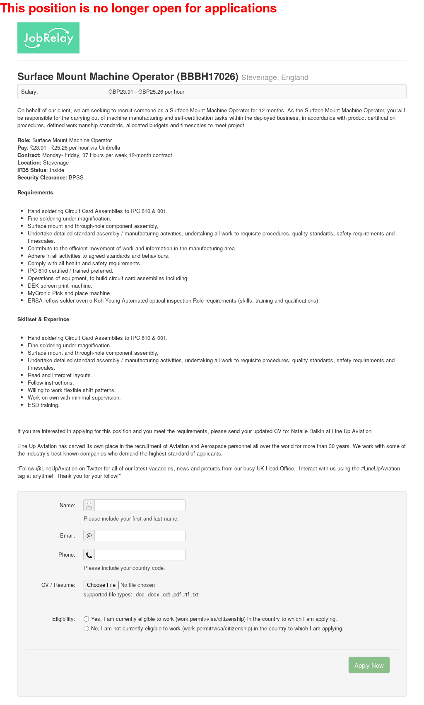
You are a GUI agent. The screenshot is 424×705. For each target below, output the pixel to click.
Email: (67, 535)
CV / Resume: (58, 585)
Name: (67, 505)
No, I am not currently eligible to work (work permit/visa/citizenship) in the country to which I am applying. (217, 628)
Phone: (66, 554)
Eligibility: (63, 619)
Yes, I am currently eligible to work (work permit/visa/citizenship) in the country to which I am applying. (214, 619)
